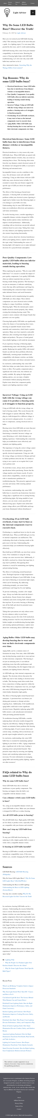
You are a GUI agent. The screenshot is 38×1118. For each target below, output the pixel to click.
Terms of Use (19, 1106)
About (5, 3)
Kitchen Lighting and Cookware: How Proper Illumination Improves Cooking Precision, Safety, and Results (18, 1014)
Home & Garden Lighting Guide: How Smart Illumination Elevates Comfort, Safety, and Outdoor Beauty (19, 1028)
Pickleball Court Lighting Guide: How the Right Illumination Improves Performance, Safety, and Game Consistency (17, 1005)
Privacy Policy (19, 1103)
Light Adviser (19, 12)
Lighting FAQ (9, 960)
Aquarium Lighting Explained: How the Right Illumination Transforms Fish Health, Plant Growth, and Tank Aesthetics (18, 1036)
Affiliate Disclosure (19, 1100)
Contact (32, 3)
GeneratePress (28, 1115)
